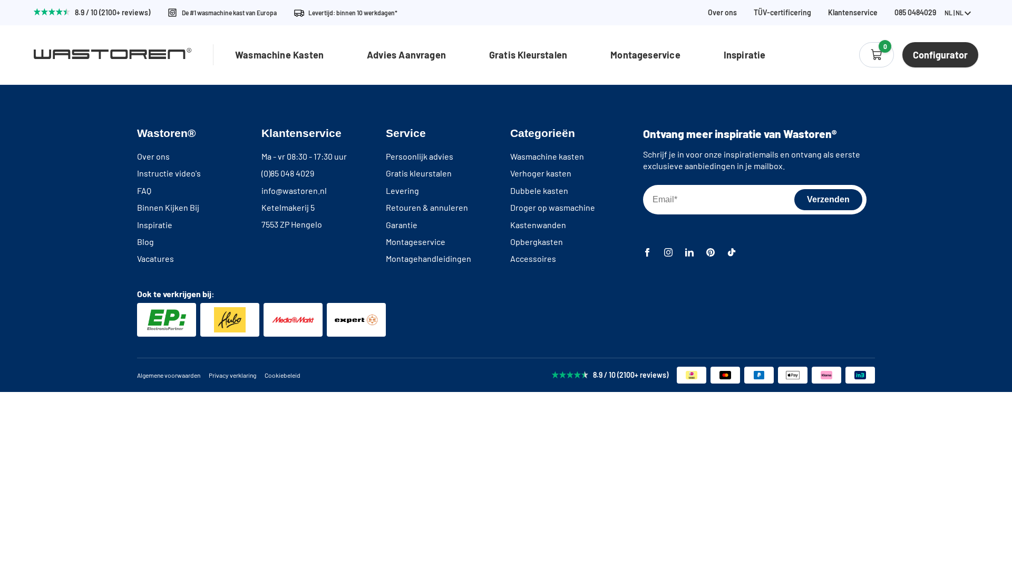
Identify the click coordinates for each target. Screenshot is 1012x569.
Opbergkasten (536, 242)
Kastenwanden (538, 225)
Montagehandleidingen (428, 258)
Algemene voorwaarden (168, 375)
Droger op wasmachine (552, 207)
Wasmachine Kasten (279, 55)
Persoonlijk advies (419, 156)
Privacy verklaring (232, 375)
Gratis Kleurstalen (528, 55)
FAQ (144, 190)
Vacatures (155, 258)
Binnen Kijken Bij (168, 207)
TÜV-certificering (782, 12)
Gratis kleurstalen (419, 173)
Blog (145, 242)
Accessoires (533, 258)
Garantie (401, 225)
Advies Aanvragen (406, 55)
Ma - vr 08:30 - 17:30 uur (304, 156)
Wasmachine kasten (547, 156)
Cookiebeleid (282, 375)
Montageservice (645, 55)
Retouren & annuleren (427, 207)
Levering (402, 190)
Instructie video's (169, 173)
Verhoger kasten (540, 173)
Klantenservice (853, 12)
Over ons (722, 12)
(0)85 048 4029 (287, 173)
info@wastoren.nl (294, 190)
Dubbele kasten (539, 190)
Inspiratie (745, 55)
